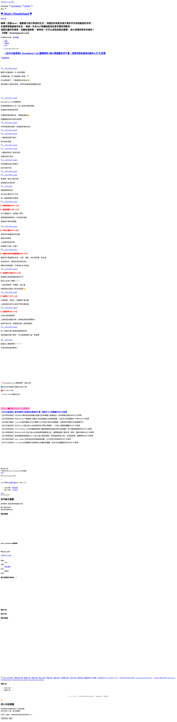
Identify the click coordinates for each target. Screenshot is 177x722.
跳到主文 (4, 18)
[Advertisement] (34, 91)
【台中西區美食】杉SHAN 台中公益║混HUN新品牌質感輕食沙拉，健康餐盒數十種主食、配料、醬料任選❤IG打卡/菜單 (47, 432)
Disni (2, 472)
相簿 (5, 41)
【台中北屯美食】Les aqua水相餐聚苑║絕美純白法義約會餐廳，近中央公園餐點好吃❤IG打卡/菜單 (39, 443)
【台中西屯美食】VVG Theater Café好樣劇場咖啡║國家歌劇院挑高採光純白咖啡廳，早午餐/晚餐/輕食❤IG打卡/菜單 (46, 429)
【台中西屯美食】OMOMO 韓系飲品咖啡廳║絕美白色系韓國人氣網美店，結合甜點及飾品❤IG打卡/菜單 (41, 415)
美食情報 (16, 37)
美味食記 (15, 488)
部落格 (6, 43)
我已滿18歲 (4, 718)
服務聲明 (106, 696)
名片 (5, 45)
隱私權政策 (99, 696)
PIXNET (75, 696)
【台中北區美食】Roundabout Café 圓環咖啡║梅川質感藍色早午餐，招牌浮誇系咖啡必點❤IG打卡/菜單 (55, 53)
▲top (2, 493)
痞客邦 (11, 482)
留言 (15, 482)
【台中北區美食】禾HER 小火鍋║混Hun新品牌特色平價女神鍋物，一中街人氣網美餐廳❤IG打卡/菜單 (40, 426)
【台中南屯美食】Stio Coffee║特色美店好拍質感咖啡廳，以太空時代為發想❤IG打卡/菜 (35, 439)
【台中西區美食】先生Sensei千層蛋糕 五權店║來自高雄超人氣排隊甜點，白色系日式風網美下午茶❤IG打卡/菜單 (45, 419)
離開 (10, 718)
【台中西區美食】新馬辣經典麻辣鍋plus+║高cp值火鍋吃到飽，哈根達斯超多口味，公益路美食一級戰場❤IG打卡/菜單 (47, 436)
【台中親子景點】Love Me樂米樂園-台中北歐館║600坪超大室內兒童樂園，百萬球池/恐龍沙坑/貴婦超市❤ (42, 422)
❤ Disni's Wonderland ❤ (16, 13)
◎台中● (15, 490)
